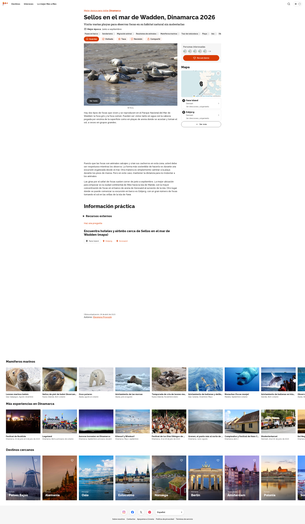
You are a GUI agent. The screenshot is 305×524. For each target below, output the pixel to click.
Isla (212, 34)
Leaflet (197, 96)
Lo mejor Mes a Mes (46, 4)
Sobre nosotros (118, 519)
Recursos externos (99, 216)
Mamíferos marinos (169, 34)
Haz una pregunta (93, 223)
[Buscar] (288, 4)
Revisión (138, 39)
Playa (204, 34)
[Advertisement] (130, 143)
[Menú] (297, 4)
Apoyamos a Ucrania (145, 519)
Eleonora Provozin (102, 317)
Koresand (123, 241)
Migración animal (124, 34)
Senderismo (107, 34)
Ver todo (94, 101)
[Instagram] (124, 512)
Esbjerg (109, 241)
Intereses (28, 4)
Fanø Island (94, 241)
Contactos (131, 519)
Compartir (155, 39)
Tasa (123, 39)
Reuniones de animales (146, 34)
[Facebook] (132, 512)
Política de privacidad (165, 519)
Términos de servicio (184, 519)
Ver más (203, 124)
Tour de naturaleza (189, 34)
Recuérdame (203, 58)
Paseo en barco (91, 34)
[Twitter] (141, 512)
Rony (132, 108)
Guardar (93, 39)
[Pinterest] (149, 512)
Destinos (15, 4)
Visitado (109, 39)
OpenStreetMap (207, 96)
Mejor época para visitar (102, 10)
